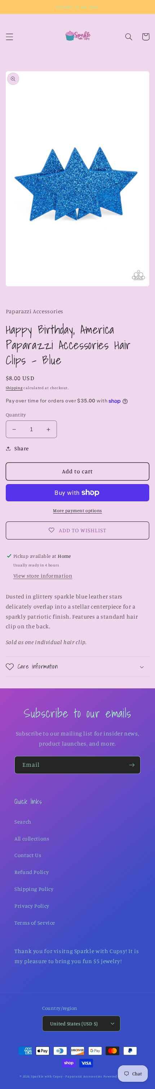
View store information (42, 576)
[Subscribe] (132, 765)
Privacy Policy (31, 906)
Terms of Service (34, 923)
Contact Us (27, 855)
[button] (9, 36)
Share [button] (21, 448)
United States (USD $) (74, 1023)
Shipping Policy (33, 889)
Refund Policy (31, 872)
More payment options (77, 510)
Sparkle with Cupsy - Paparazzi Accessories (66, 1076)
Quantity (16, 415)
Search (22, 822)
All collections (31, 838)
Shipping (14, 388)
